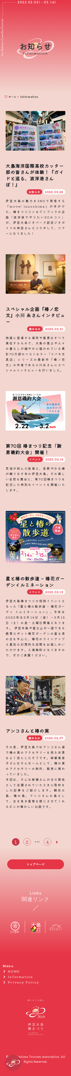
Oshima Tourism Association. (38, 1056)
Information (20, 976)
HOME (13, 971)
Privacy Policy (23, 982)
